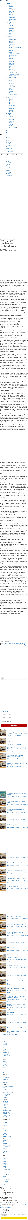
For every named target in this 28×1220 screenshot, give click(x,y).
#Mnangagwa (8, 643)
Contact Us (6, 1182)
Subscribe (14, 725)
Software (11, 107)
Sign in (20, 644)
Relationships (12, 55)
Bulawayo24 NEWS (4, 1)
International (12, 16)
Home (8, 137)
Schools (11, 31)
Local (10, 5)
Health (11, 13)
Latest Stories (9, 151)
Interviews (11, 63)
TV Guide (11, 86)
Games (11, 85)
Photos (11, 58)
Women (11, 121)
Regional (11, 6)
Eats (10, 49)
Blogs (10, 68)
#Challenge (15, 643)
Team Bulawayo (13, 94)
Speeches (11, 64)
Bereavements (12, 75)
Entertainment (9, 79)
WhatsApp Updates (14, 74)
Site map (5, 1178)
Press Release (12, 19)
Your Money (12, 44)
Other (10, 35)
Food (10, 122)
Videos (8, 113)
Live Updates (7, 711)
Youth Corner (12, 72)
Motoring (11, 119)
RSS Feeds (6, 1179)
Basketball (11, 28)
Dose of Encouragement (15, 47)
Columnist (11, 61)
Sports (8, 22)
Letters (11, 66)
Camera (11, 100)
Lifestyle (8, 46)
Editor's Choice (15, 155)
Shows (11, 91)
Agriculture (12, 17)
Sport (10, 116)
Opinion (8, 60)
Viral (10, 129)
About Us (5, 1181)
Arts (10, 88)
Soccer (11, 25)
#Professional (21, 643)
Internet (11, 102)
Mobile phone (12, 104)
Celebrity (11, 82)
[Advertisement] (14, 193)
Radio (10, 90)
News (7, 3)
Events (11, 93)
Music (10, 80)
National (11, 8)
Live (10, 20)
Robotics (11, 108)
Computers (12, 105)
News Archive (6, 1175)
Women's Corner (13, 71)
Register (26, 644)
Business (8, 36)
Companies (12, 39)
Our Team (5, 1184)
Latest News (7, 155)
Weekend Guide (13, 96)
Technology (9, 148)
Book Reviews (12, 77)
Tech (7, 97)
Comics (11, 57)
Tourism (11, 124)
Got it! (14, 1218)
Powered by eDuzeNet (5, 1207)
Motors (11, 99)
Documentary (12, 127)
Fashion (11, 50)
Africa (10, 10)
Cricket (11, 27)
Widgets (5, 1176)
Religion (11, 14)
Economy (11, 41)
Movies (11, 83)
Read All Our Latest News (10, 1034)
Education (11, 11)
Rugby (11, 30)
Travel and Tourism (14, 53)
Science (11, 110)
